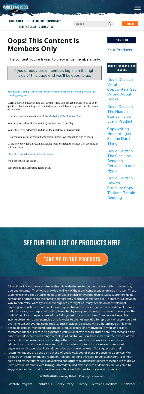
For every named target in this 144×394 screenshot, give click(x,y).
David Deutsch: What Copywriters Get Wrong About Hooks (121, 89)
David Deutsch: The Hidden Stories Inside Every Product (120, 114)
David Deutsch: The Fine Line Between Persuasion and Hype (121, 161)
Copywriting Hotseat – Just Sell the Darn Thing (119, 136)
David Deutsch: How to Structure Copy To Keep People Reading (121, 188)
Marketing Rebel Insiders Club (65, 116)
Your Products (120, 49)
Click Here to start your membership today (30, 154)
